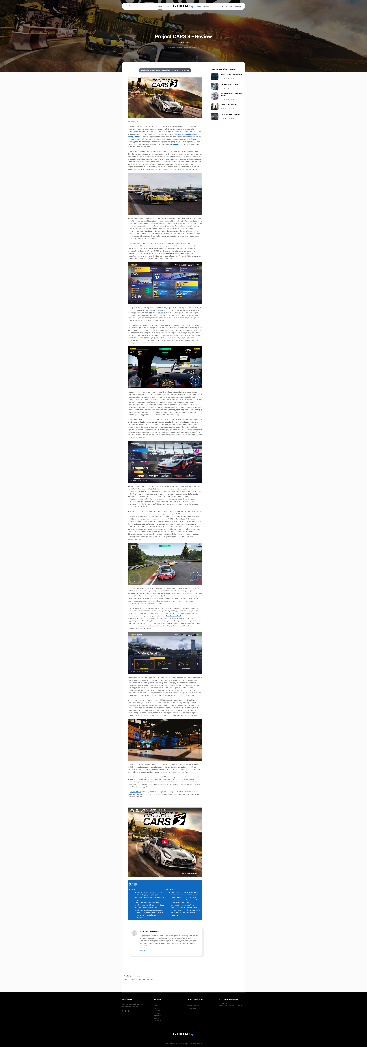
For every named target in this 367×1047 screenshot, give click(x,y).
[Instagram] (128, 1011)
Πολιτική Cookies (192, 1006)
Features (157, 1013)
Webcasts (157, 1016)
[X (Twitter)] (125, 1011)
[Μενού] (126, 6)
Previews (157, 1011)
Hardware (206, 6)
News (156, 1006)
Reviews (160, 6)
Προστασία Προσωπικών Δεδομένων (231, 1006)
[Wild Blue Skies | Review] (214, 86)
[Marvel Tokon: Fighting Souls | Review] (214, 96)
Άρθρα (199, 6)
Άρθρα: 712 (142, 950)
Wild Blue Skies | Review (229, 84)
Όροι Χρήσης (222, 1003)
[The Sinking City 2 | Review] (214, 116)
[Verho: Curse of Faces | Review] (214, 76)
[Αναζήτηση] (130, 6)
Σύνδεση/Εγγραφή (234, 6)
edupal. (199, 1044)
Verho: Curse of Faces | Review (231, 74)
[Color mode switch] (223, 6)
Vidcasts (157, 1018)
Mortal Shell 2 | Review (229, 105)
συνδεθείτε (149, 979)
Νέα (168, 6)
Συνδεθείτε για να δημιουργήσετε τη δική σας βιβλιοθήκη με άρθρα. (165, 70)
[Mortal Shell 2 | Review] (214, 106)
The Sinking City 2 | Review (230, 114)
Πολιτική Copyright (193, 1008)
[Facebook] (122, 1011)
